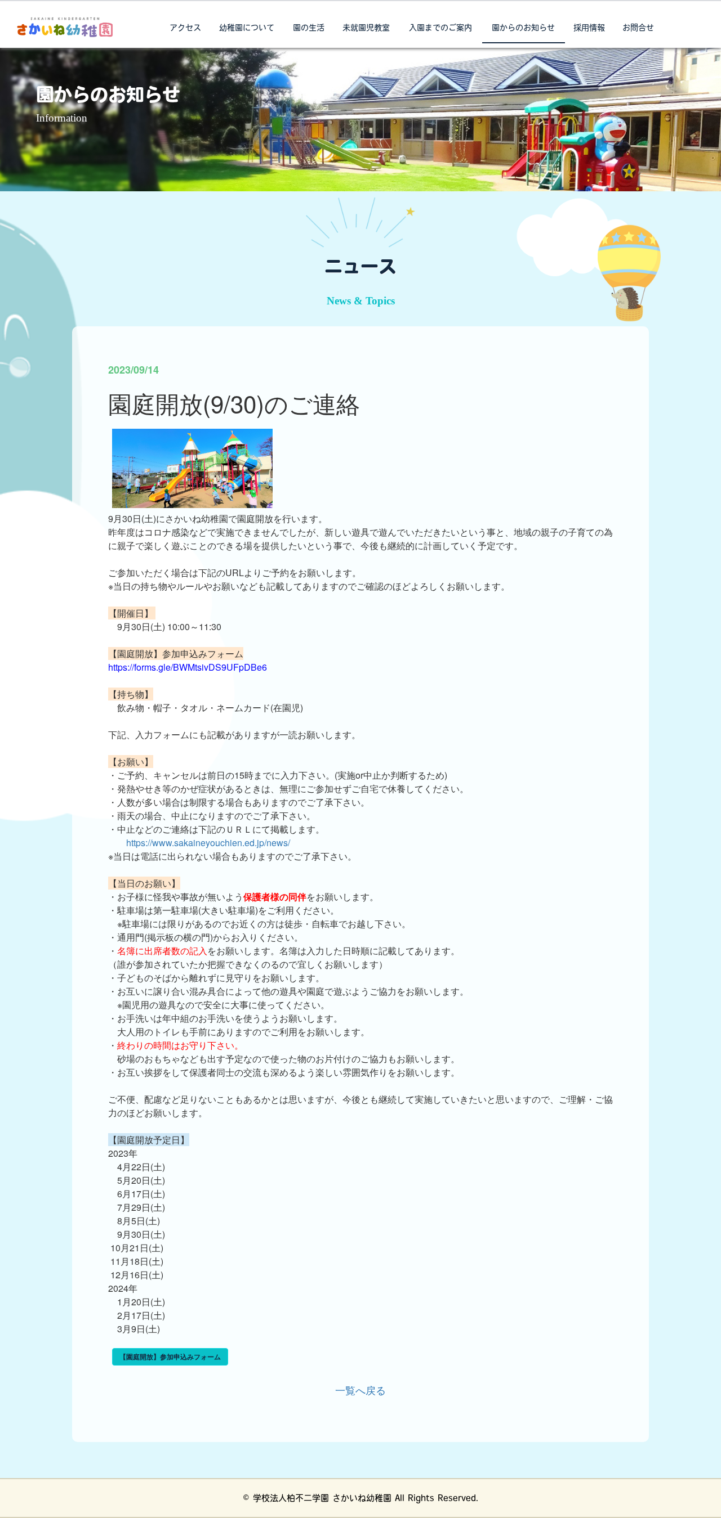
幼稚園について (246, 28)
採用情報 (589, 28)
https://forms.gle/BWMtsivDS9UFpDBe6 (187, 667)
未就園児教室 (366, 28)
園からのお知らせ (523, 28)
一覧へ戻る (360, 1389)
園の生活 (308, 28)
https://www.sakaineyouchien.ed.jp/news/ (208, 842)
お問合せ (638, 28)
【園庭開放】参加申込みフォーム (170, 1356)
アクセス (185, 28)
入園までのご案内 (440, 28)
